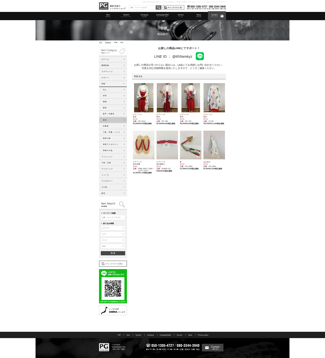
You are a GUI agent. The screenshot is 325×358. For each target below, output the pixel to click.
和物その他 (107, 150)
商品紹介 (108, 42)
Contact (214, 15)
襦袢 (105, 108)
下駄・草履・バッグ (111, 132)
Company (144, 15)
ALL (105, 90)
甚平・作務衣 (108, 114)
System (126, 15)
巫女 (105, 120)
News (198, 15)
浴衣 (105, 95)
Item (108, 15)
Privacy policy (203, 335)
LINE (180, 65)
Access (181, 15)
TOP (100, 42)
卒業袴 (106, 126)
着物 (105, 102)
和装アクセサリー (110, 144)
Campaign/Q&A (162, 15)
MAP (123, 349)
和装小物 (107, 138)
